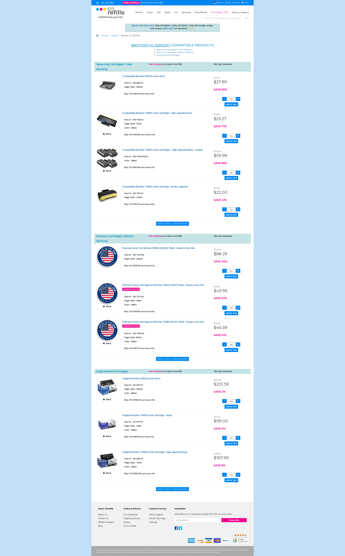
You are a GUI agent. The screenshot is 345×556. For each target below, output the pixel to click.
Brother (139, 12)
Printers (105, 35)
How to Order (130, 526)
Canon (150, 12)
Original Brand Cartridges (168, 55)
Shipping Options (132, 518)
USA (219, 2)
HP (176, 12)
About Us (102, 514)
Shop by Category (240, 12)
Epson (167, 12)
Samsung (186, 12)
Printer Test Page (157, 518)
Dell (159, 12)
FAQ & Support (156, 514)
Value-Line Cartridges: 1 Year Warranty (174, 50)
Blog (100, 526)
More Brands (201, 12)
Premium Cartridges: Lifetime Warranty (175, 52)
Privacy (127, 522)
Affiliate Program (106, 522)
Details (191, 28)
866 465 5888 (107, 3)
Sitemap (153, 522)
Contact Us (103, 518)
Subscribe (234, 520)
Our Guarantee (130, 514)
